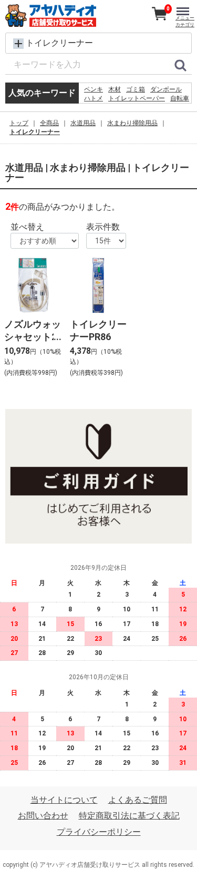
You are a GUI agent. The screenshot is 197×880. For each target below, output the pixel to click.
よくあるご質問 (137, 800)
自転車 (179, 98)
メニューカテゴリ (184, 21)
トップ (18, 123)
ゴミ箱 (135, 89)
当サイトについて (64, 800)
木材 (114, 89)
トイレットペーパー (136, 98)
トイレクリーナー (34, 132)
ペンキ (93, 89)
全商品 (49, 123)
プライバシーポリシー (99, 832)
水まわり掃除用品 (132, 123)
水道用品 (83, 123)
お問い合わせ (43, 816)
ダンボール (166, 89)
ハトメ (93, 98)
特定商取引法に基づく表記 (129, 816)
